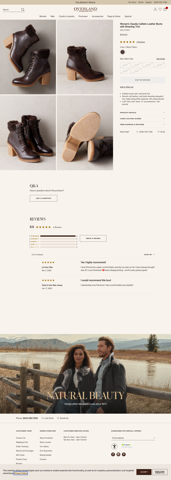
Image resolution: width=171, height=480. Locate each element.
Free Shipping (81, 2)
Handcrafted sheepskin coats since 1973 (86, 403)
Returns (92, 2)
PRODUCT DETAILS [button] (128, 113)
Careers (43, 459)
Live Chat (49, 418)
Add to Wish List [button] (126, 87)
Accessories (97, 16)
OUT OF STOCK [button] (142, 80)
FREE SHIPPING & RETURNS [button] (132, 124)
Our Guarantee (46, 451)
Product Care (21, 459)
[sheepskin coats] (85, 373)
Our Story (132, 2)
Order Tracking (22, 446)
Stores (140, 2)
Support (148, 2)
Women (42, 16)
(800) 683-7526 (160, 2)
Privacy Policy (20, 473)
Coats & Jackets (66, 16)
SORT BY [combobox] (148, 254)
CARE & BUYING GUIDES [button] (130, 119)
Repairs (19, 463)
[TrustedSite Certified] (126, 445)
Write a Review (93, 238)
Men (53, 16)
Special (128, 16)
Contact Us (20, 438)
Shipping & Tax (22, 442)
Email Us (64, 418)
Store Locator (45, 442)
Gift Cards (20, 455)
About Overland (46, 438)
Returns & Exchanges (25, 451)
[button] (155, 9)
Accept (143, 472)
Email (162, 132)
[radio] (123, 52)
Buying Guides (45, 455)
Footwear (83, 16)
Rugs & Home (114, 16)
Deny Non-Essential (160, 472)
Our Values (44, 446)
